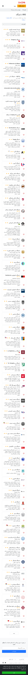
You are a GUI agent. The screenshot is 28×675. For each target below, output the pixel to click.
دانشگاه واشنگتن (16, 52)
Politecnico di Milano (14, 63)
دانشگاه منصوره (16, 525)
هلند (19, 264)
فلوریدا (13, 252)
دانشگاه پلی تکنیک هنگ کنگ (13, 606)
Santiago (15, 339)
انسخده (16, 264)
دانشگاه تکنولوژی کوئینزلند (13, 289)
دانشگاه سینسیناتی (15, 374)
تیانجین (16, 315)
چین (19, 43)
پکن (17, 43)
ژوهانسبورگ (11, 586)
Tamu (11, 117)
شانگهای (16, 141)
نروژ (19, 435)
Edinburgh (15, 574)
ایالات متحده (9, 17)
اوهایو (14, 376)
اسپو (17, 153)
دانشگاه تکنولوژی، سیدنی (14, 301)
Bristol (15, 448)
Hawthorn (14, 278)
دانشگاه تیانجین (16, 314)
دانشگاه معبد (17, 513)
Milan (16, 65)
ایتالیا (19, 65)
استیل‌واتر (9, 186)
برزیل (19, 226)
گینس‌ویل (10, 459)
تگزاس (13, 117)
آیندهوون (16, 412)
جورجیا (13, 31)
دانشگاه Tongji (16, 139)
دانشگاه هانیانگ (16, 560)
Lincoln (10, 549)
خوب (14, 672)
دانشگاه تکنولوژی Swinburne (12, 275)
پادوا (17, 597)
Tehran (16, 424)
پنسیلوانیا (13, 515)
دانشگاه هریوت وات (15, 572)
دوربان (13, 401)
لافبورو (16, 480)
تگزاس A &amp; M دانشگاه (13, 114)
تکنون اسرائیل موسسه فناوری (13, 101)
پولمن (10, 199)
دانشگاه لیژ (17, 502)
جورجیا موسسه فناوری (14, 29)
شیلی (19, 339)
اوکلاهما (13, 186)
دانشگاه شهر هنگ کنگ (14, 385)
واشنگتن (13, 53)
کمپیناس (15, 226)
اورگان (13, 175)
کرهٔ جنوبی (18, 562)
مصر (19, 527)
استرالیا (18, 278)
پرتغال (19, 623)
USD (10, 659)
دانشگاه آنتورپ (16, 163)
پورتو (16, 623)
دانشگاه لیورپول (16, 490)
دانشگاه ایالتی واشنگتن (14, 198)
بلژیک (19, 91)
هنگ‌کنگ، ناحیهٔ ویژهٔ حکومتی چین (14, 386)
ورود (15, 6)
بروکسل (15, 91)
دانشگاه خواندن (16, 327)
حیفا (16, 104)
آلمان (19, 78)
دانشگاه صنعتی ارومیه (14, 399)
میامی (11, 252)
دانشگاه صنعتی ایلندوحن (14, 411)
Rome (16, 354)
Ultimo (15, 303)
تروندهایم (16, 435)
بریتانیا (23, 19)
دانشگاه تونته (17, 262)
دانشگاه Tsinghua (15, 39)
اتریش (19, 240)
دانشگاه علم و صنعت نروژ (13, 433)
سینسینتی (10, 376)
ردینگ (16, 328)
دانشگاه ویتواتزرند (15, 584)
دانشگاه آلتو (17, 151)
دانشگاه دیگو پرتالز (15, 338)
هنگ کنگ (5, 386)
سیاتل (10, 53)
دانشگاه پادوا (17, 596)
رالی (7, 212)
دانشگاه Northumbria (14, 127)
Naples (16, 539)
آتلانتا (11, 31)
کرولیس (10, 175)
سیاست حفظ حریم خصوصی (15, 662)
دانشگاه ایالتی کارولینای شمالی (12, 209)
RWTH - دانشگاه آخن (14, 76)
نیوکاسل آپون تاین (13, 129)
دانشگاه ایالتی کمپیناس (14, 222)
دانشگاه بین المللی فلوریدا (13, 250)
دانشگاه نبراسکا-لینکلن (14, 547)
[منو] (3, 5)
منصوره (16, 527)
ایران (19, 424)
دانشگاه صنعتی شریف (14, 423)
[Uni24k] (21, 3)
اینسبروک (15, 240)
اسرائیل (18, 104)
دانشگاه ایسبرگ (16, 239)
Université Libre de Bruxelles (12, 88)
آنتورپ (16, 165)
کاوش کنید (23, 24)
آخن (16, 78)
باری (17, 471)
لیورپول (15, 492)
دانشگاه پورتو (16, 621)
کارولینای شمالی (12, 212)
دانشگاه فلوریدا (16, 458)
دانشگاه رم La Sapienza (13, 351)
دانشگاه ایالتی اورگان (15, 173)
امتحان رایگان (21, 6)
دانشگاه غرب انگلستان (14, 446)
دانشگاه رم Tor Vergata (14, 363)
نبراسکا (13, 549)
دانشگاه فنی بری (16, 469)
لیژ (16, 503)
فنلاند (19, 153)
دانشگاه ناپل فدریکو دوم (14, 537)
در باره (23, 662)
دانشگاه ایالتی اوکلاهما (14, 185)
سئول (14, 562)
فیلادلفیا (9, 515)
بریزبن (15, 291)
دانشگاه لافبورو (16, 478)
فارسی (20, 659)
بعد (14, 633)
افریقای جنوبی (17, 401)
